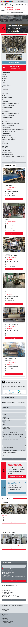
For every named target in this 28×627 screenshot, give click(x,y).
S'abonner (13, 580)
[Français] (6, 1)
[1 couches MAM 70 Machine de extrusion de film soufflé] (14, 280)
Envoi (13, 458)
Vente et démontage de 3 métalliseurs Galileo (14, 546)
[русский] (10, 1)
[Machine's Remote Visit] (14, 391)
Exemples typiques (7, 622)
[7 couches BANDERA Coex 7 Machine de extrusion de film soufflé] (14, 509)
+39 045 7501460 (12, 595)
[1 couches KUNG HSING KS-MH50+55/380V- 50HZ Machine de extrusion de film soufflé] (14, 244)
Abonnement (6, 568)
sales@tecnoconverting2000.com (13, 596)
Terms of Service (12, 577)
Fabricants (5, 618)
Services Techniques (7, 619)
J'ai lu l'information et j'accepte (9, 452)
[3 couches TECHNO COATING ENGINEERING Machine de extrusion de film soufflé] (14, 349)
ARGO (7, 605)
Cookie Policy (6, 609)
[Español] (4, 1)
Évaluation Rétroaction (8, 621)
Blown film (9, 189)
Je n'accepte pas (7, 453)
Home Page (5, 614)
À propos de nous (7, 615)
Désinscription (14, 568)
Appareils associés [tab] (10, 165)
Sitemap (5, 610)
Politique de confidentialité (7, 570)
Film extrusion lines (11, 187)
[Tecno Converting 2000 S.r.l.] (8, 4)
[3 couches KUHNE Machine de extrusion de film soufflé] (14, 44)
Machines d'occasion (15, 476)
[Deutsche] (8, 1)
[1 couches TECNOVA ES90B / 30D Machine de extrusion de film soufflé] (14, 315)
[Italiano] (12, 1)
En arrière (14, 161)
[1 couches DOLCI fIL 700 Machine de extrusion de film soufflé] (14, 175)
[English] (1, 1)
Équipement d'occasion (8, 617)
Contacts (15, 493)
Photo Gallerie (15, 62)
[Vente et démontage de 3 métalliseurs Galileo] (14, 539)
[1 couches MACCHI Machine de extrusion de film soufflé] (14, 210)
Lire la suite (13, 198)
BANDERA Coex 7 (7, 516)
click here (8, 387)
